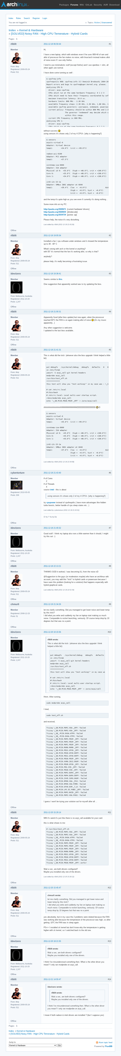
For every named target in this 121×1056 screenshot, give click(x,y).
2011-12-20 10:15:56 (52, 632)
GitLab (88, 5)
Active (97, 22)
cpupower (50, 502)
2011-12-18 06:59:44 (52, 44)
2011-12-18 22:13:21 (52, 566)
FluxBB (108, 1046)
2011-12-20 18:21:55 (52, 941)
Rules (18, 18)
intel (52, 490)
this (60, 279)
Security (98, 5)
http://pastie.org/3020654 (55, 212)
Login (44, 18)
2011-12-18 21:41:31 (52, 350)
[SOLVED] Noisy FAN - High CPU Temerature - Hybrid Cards (49, 33)
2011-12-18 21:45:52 (52, 528)
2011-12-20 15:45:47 (52, 888)
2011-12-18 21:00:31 (52, 312)
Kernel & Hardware (31, 30)
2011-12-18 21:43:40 (52, 473)
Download (114, 5)
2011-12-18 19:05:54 (52, 235)
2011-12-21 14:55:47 (52, 979)
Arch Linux (15, 4)
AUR (105, 5)
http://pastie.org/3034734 (55, 215)
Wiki (82, 5)
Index (11, 18)
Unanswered (106, 22)
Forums (74, 5)
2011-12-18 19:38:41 (52, 274)
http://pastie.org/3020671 (55, 209)
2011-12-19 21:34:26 (52, 604)
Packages (64, 5)
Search (27, 18)
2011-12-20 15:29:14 (52, 812)
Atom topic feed (105, 1042)
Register (36, 18)
